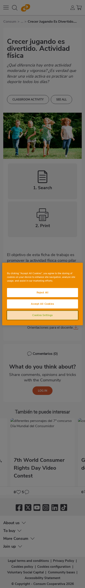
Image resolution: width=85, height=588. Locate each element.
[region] (42, 294)
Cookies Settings (42, 315)
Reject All (43, 292)
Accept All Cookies (42, 304)
